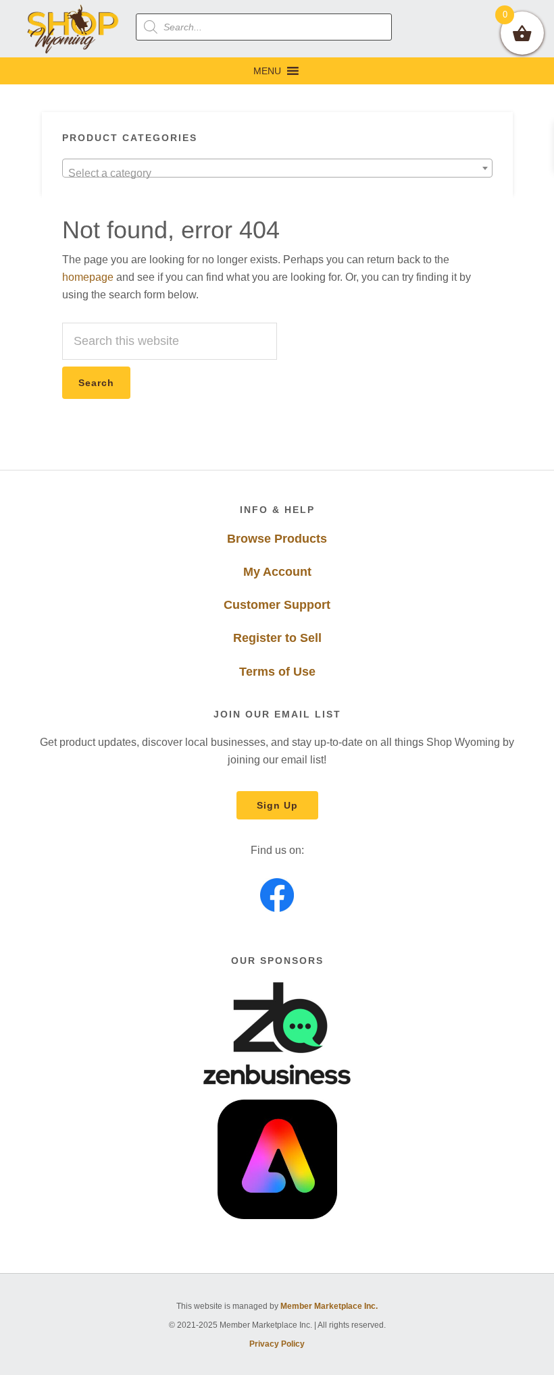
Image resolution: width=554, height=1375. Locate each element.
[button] (267, 70)
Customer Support (277, 605)
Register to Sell (277, 638)
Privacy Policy (277, 1344)
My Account (277, 571)
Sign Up (277, 805)
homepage (88, 277)
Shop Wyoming (73, 28)
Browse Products (277, 538)
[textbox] (277, 173)
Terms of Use (277, 671)
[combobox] (277, 168)
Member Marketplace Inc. (329, 1306)
